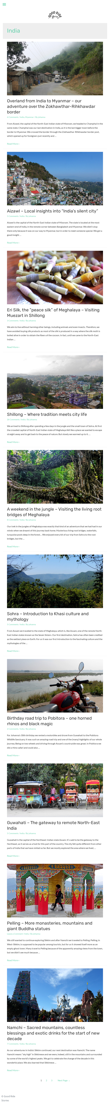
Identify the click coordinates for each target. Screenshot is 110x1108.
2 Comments (12, 729)
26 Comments (13, 419)
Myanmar (29, 117)
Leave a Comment (15, 934)
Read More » (13, 143)
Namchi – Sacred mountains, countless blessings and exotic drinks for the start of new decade (53, 1033)
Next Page (64, 1080)
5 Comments (12, 216)
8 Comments (12, 520)
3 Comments (12, 320)
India (22, 117)
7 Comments (12, 1044)
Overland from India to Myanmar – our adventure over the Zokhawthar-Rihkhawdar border (51, 106)
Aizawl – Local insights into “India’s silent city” (52, 211)
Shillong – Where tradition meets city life (47, 414)
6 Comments (12, 117)
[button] (4, 4)
